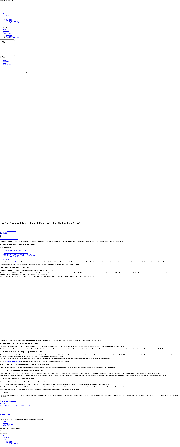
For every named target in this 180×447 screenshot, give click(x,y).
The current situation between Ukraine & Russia (15, 250)
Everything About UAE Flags (12, 22)
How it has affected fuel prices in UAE (13, 251)
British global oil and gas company (13, 361)
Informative (6, 15)
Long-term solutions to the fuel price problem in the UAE (17, 256)
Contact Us (5, 423)
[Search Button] (14, 40)
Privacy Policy (6, 425)
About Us (5, 421)
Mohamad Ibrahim (11, 231)
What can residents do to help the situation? (14, 258)
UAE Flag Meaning (10, 20)
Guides (4, 16)
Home (1, 72)
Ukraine (17, 261)
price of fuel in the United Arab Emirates (94, 272)
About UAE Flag (7, 18)
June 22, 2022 (3, 232)
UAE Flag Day (9, 19)
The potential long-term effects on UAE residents (16, 253)
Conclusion (6, 259)
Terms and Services (8, 424)
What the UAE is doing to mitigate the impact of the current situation (20, 255)
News (4, 14)
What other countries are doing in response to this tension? (18, 254)
